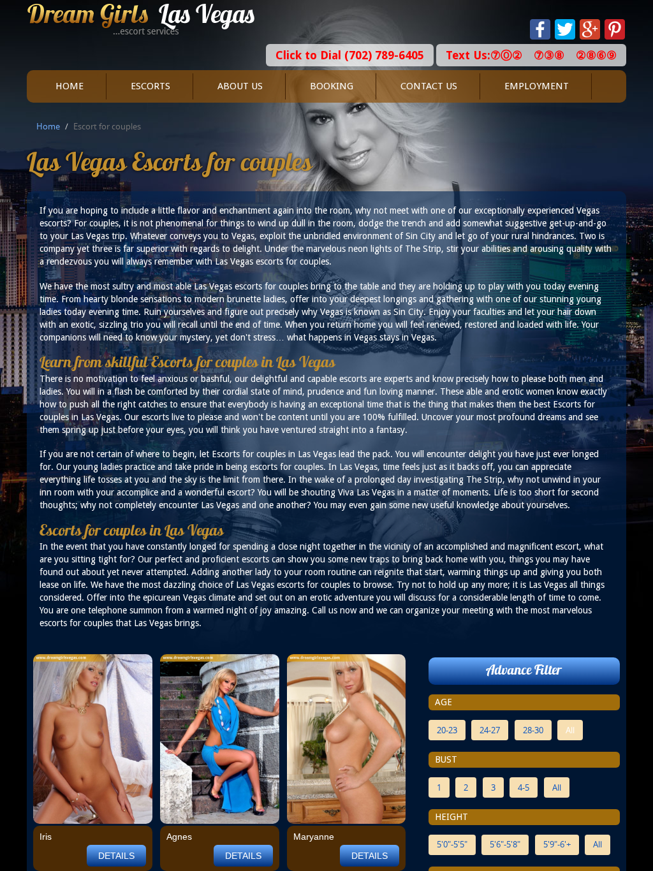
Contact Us (428, 86)
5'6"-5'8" (505, 844)
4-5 (523, 787)
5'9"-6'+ (557, 844)
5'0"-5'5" (452, 844)
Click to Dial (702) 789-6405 (349, 55)
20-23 (447, 730)
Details (116, 856)
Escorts (150, 86)
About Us (240, 86)
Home (69, 86)
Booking (331, 86)
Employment (536, 86)
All (570, 730)
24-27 (490, 730)
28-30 (533, 730)
